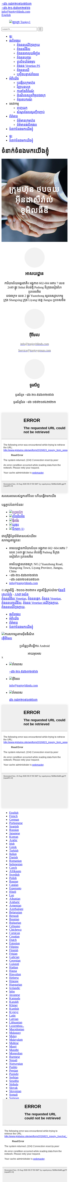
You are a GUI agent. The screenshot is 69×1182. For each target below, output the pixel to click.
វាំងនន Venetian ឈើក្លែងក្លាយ (40, 602)
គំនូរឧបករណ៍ (24, 99)
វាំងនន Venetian (51, 598)
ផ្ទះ (10, 36)
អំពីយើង (14, 78)
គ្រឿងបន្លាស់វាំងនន (28, 74)
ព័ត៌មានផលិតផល (27, 124)
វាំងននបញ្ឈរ (24, 57)
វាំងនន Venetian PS (28, 65)
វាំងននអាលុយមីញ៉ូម (28, 53)
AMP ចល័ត (22, 594)
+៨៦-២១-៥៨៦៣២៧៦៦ (23, 671)
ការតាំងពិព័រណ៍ (25, 91)
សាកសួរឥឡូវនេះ (11, 540)
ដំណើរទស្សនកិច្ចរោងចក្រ (31, 95)
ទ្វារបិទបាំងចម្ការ (26, 61)
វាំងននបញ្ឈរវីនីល (11, 602)
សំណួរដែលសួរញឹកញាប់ (31, 112)
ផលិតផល (15, 40)
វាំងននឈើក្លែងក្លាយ (28, 44)
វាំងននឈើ (23, 70)
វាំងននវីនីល (23, 49)
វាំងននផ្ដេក (34, 598)
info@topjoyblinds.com (23, 685)
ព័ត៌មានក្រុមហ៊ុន (26, 120)
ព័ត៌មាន (13, 116)
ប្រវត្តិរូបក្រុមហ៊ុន (26, 82)
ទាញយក (22, 107)
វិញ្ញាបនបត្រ (23, 86)
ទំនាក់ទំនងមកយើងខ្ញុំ (21, 128)
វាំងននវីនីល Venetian (14, 598)
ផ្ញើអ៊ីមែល (7, 638)
